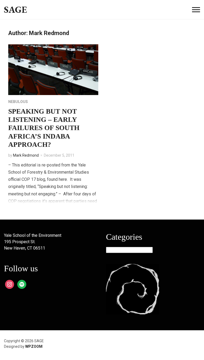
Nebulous (18, 102)
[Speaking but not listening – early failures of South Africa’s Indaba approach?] (53, 69)
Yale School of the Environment (32, 235)
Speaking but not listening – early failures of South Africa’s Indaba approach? (43, 128)
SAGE (15, 9)
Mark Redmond (26, 155)
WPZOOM (33, 346)
